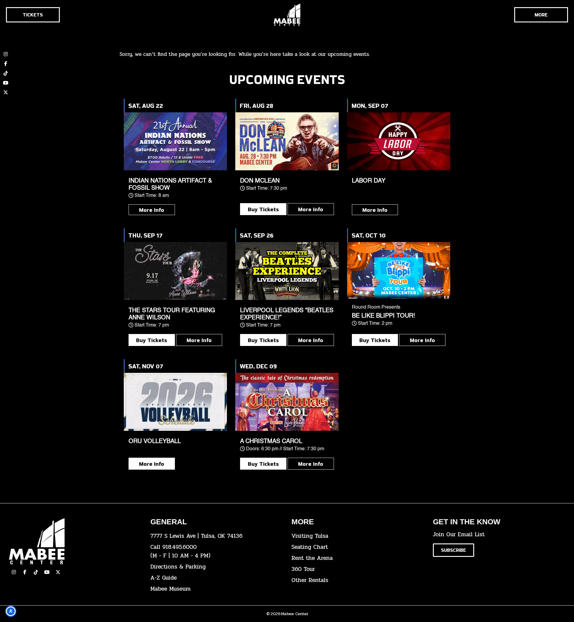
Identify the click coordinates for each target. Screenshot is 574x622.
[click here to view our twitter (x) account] (5, 92)
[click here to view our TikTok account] (5, 73)
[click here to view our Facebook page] (5, 63)
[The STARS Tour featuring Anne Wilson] (175, 271)
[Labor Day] (398, 141)
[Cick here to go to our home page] (75, 541)
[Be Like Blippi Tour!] (398, 271)
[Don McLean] (286, 141)
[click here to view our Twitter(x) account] (58, 572)
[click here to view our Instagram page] (14, 572)
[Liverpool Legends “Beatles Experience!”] (286, 271)
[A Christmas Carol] (286, 402)
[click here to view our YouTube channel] (5, 83)
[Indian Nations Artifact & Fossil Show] (175, 141)
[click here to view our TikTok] (36, 572)
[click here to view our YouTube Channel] (47, 572)
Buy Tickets (263, 209)
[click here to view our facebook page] (25, 572)
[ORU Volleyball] (175, 402)
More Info (151, 209)
